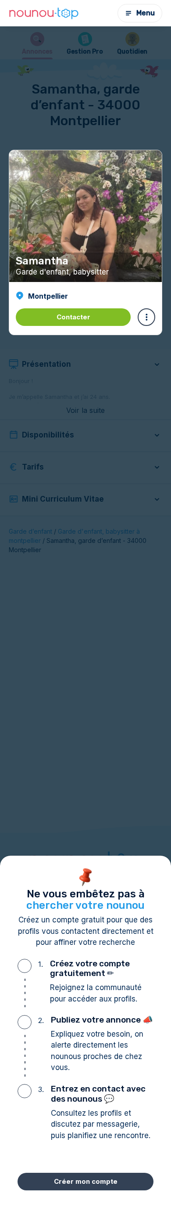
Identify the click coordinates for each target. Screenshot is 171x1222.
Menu (145, 13)
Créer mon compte (86, 1181)
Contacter (73, 317)
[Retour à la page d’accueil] (44, 13)
